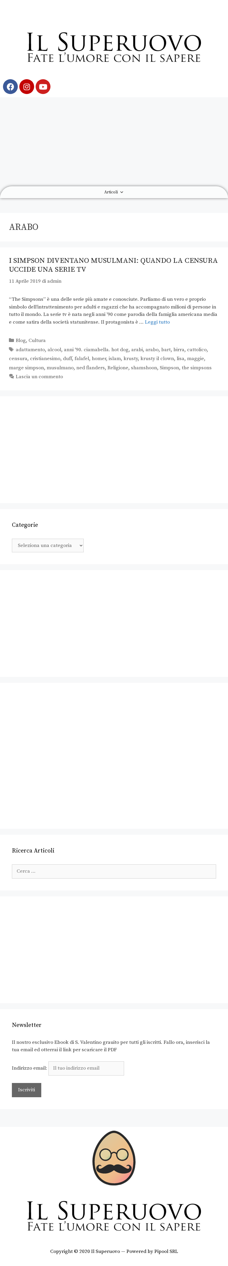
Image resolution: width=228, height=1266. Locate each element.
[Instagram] (26, 86)
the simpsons (197, 368)
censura (18, 358)
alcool (54, 349)
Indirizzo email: (30, 1068)
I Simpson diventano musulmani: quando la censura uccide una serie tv (113, 265)
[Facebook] (10, 86)
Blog (21, 340)
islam (115, 358)
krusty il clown (157, 358)
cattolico (197, 349)
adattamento (30, 349)
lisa (180, 358)
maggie (195, 358)
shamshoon (144, 368)
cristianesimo (45, 358)
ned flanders (90, 368)
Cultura (37, 340)
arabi (137, 349)
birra (178, 349)
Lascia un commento (39, 376)
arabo (152, 349)
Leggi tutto (157, 322)
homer (99, 358)
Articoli (111, 192)
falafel (82, 358)
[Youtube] (43, 86)
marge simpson (26, 368)
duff (67, 358)
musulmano (60, 368)
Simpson (169, 368)
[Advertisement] (114, 141)
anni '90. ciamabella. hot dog (96, 349)
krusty (131, 358)
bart (166, 349)
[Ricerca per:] (114, 871)
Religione (117, 368)
